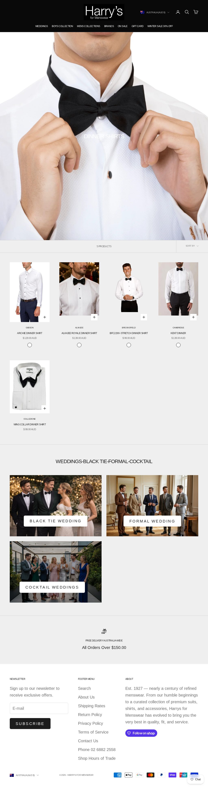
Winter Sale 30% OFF (160, 26)
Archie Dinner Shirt (29, 333)
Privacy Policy (90, 723)
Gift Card (138, 26)
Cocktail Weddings (52, 587)
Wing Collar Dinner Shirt (30, 424)
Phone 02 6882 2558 (97, 749)
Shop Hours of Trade (97, 758)
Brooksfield (129, 328)
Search (84, 688)
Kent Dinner (178, 333)
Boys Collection (62, 26)
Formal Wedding (152, 521)
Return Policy (90, 714)
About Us (86, 697)
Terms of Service (93, 732)
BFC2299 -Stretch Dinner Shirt (129, 333)
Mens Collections (88, 26)
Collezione (30, 419)
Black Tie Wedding (55, 521)
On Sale (123, 26)
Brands (109, 26)
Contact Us (88, 741)
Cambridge (178, 328)
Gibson (29, 328)
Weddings (41, 26)
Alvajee (79, 328)
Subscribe (30, 724)
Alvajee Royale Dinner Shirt (79, 333)
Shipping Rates (91, 706)
